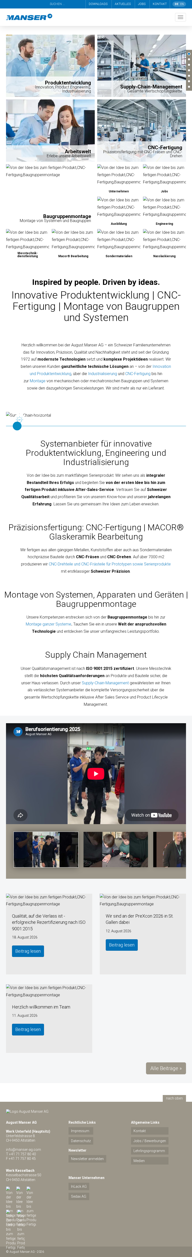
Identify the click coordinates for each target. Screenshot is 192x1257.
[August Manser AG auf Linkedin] (21, 1191)
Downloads (98, 4)
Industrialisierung (102, 373)
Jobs (142, 4)
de (176, 4)
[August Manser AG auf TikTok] (21, 1213)
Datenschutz (81, 1141)
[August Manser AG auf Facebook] (31, 1191)
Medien (139, 1161)
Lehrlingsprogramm (149, 1151)
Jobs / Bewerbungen (150, 1141)
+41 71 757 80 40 (22, 1154)
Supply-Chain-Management (105, 683)
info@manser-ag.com (23, 1150)
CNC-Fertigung (137, 373)
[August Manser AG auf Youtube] (11, 1191)
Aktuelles (123, 4)
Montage (38, 381)
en (182, 4)
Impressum (80, 1131)
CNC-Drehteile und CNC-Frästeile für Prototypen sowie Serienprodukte (110, 564)
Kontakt (160, 4)
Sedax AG (78, 1196)
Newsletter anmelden (87, 1159)
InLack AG (79, 1186)
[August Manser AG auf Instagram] (11, 1214)
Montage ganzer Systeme (48, 624)
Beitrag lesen (28, 951)
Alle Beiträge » (166, 1068)
